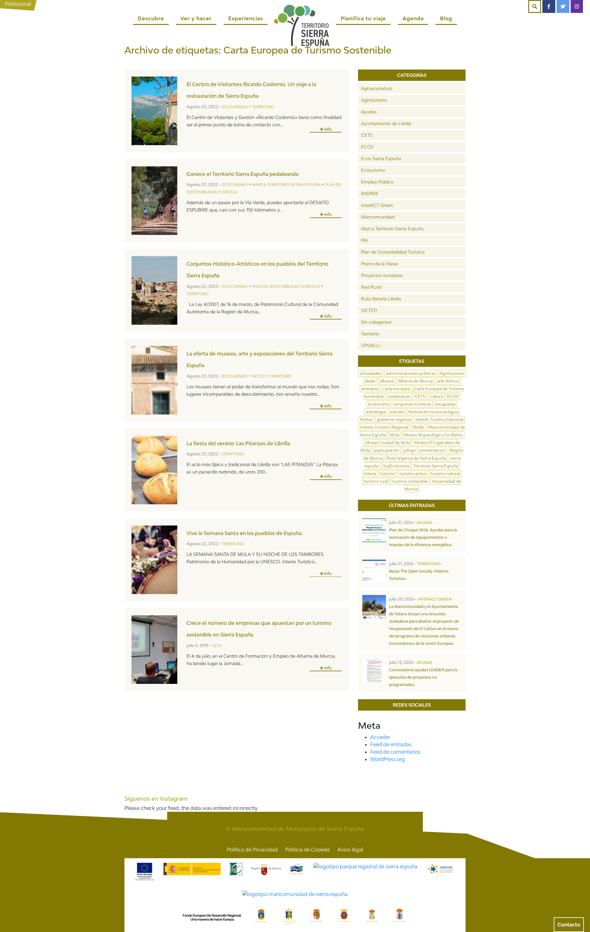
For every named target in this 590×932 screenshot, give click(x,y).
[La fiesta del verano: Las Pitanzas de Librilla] (154, 470)
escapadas (445, 404)
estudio (397, 411)
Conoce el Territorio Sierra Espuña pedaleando (243, 174)
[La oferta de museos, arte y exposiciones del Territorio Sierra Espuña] (154, 380)
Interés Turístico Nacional (439, 419)
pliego (409, 450)
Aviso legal (350, 850)
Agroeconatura (376, 88)
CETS (217, 645)
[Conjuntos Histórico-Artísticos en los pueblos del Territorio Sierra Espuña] (154, 290)
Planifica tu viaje (363, 18)
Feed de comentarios (395, 752)
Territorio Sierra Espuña (435, 465)
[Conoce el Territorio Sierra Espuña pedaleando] (154, 200)
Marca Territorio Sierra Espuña (286, 184)
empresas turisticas (412, 404)
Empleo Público (377, 181)
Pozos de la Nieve (379, 263)
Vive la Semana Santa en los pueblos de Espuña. (245, 533)
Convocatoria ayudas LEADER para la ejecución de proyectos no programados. (423, 677)
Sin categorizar (376, 322)
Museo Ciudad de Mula (387, 442)
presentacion (432, 450)
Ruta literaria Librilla (381, 298)
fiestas (366, 419)
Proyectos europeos (382, 275)
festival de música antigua (433, 411)
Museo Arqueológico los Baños (433, 434)
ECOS (367, 146)
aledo (370, 381)
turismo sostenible (410, 481)
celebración (399, 396)
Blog (446, 18)
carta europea (396, 388)
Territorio (263, 107)
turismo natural (445, 473)
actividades (371, 373)
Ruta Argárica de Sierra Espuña (416, 458)
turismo (387, 473)
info (327, 129)
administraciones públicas (410, 373)
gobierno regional (394, 419)
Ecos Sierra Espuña (381, 158)
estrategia (375, 411)
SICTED (258, 376)
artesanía (370, 388)
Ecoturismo (235, 107)
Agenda (413, 18)
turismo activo (413, 473)
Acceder (380, 737)
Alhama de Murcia (415, 381)
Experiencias (245, 18)
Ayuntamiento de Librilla (386, 123)
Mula (394, 434)
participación (386, 450)
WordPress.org (387, 759)
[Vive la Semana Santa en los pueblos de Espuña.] (154, 559)
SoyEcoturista (396, 465)
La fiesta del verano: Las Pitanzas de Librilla (238, 443)
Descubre (151, 18)
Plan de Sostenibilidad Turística (286, 286)
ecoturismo (379, 404)
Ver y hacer (196, 18)
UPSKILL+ (371, 345)
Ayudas (369, 111)
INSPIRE (370, 193)
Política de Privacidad (252, 850)
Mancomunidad (378, 217)
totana (370, 473)
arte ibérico (448, 381)
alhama (387, 381)
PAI (364, 240)
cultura (436, 396)
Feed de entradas (390, 744)
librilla (418, 427)
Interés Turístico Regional (384, 427)
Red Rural (371, 287)
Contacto (568, 925)
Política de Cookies (307, 850)
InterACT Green (377, 205)
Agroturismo (374, 100)
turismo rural (376, 481)
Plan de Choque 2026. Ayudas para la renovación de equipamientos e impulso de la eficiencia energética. (423, 537)
